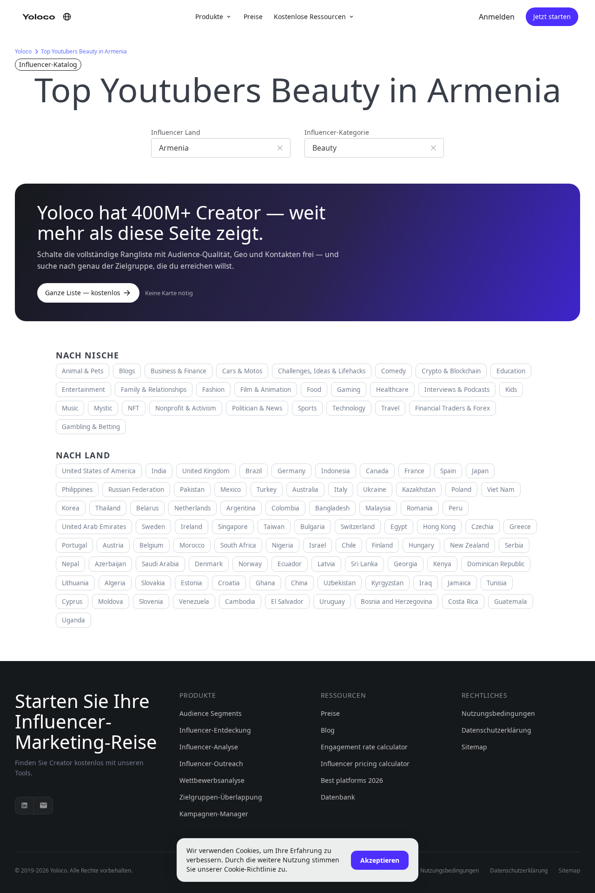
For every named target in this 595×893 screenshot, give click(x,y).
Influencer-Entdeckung (215, 730)
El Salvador (287, 601)
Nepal (70, 564)
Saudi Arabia (160, 564)
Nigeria (282, 545)
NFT (133, 408)
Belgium (151, 545)
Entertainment (83, 389)
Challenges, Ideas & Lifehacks (321, 371)
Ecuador (290, 564)
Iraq (425, 583)
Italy (340, 489)
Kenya (442, 564)
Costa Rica (463, 601)
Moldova (110, 601)
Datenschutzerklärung (496, 730)
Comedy (393, 371)
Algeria (115, 583)
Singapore (233, 527)
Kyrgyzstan (387, 583)
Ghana (265, 583)
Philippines (77, 489)
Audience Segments (210, 713)
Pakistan (192, 489)
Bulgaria (312, 527)
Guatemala (510, 601)
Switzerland (358, 527)
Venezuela (194, 601)
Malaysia (378, 508)
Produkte (209, 16)
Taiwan (274, 527)
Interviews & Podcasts (456, 389)
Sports (307, 408)
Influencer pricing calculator (365, 763)
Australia (305, 489)
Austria (113, 545)
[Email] (43, 805)
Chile (349, 545)
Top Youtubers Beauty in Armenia (84, 51)
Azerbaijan (110, 564)
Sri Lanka (364, 564)
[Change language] (67, 16)
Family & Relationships (153, 389)
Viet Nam (501, 489)
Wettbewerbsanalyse (212, 780)
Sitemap (474, 746)
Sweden (153, 527)
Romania (420, 508)
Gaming (348, 389)
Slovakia (153, 583)
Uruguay (332, 601)
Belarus (147, 508)
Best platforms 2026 (352, 780)
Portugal (74, 545)
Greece (520, 527)
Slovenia (151, 601)
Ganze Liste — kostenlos (82, 292)
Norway (250, 564)
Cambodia (240, 601)
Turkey (267, 489)
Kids (511, 389)
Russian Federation (136, 489)
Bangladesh (332, 508)
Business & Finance (178, 371)
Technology (348, 408)
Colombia (285, 508)
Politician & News (257, 408)
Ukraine (374, 489)
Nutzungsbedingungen (498, 713)
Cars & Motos (242, 371)
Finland (382, 545)
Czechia (482, 527)
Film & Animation (265, 389)
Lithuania (75, 583)
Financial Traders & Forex (452, 408)
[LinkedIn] (24, 805)
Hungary (421, 545)
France (414, 471)
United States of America (99, 471)
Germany (291, 471)
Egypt (398, 527)
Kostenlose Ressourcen (310, 16)
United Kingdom (206, 471)
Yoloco (23, 51)
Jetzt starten (552, 16)
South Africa (238, 545)
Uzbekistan (340, 583)
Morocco (192, 545)
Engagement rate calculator (364, 746)
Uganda (73, 620)
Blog (328, 730)
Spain (448, 471)
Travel (390, 408)
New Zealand (469, 545)
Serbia (514, 545)
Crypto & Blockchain (451, 371)
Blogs (127, 371)
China (299, 583)
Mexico (230, 489)
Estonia (191, 583)
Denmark (209, 564)
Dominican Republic (495, 564)
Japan (480, 471)
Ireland (191, 527)
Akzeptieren (379, 860)
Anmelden (497, 17)
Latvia (326, 564)
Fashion (213, 389)
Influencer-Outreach (211, 763)
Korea (70, 508)
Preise (253, 16)
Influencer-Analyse (208, 746)
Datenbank (338, 797)
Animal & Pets (82, 371)
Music (70, 408)
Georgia (405, 564)
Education (510, 371)
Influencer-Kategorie (336, 132)
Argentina (241, 508)
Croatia (229, 583)
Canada (377, 471)
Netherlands (192, 508)
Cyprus (72, 601)
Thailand (107, 508)
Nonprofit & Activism (185, 408)
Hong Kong (439, 527)
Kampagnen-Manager (213, 813)
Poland (461, 489)
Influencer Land (175, 132)
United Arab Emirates (94, 527)
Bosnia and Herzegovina (396, 601)
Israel (317, 545)
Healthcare (392, 389)
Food (314, 389)
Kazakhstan (419, 489)
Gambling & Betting (91, 427)
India (159, 471)
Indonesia (335, 471)
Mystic (103, 408)
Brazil (253, 471)
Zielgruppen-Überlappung (220, 797)
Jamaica (459, 583)
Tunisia (497, 583)
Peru (456, 508)
